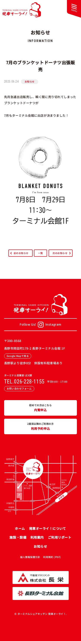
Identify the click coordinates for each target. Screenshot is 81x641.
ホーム (20, 528)
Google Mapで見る (18, 356)
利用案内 (37, 537)
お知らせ (30, 81)
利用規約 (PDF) (52, 557)
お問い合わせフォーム (19, 388)
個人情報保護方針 (30, 557)
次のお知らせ (59, 253)
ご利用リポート (59, 537)
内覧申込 (40, 407)
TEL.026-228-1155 (24, 382)
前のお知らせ (21, 253)
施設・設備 (18, 537)
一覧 (40, 253)
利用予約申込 (40, 426)
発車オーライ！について (47, 528)
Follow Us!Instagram (40, 324)
